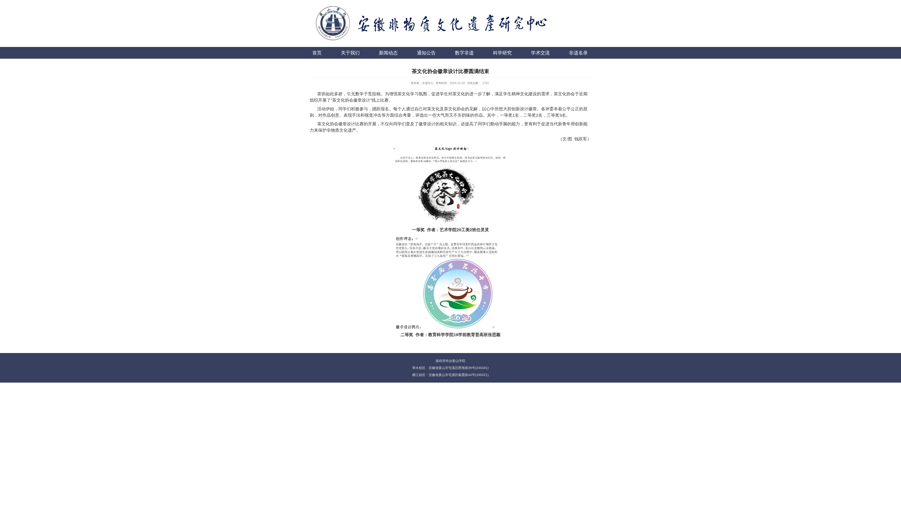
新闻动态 (388, 52)
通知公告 (426, 52)
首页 (317, 52)
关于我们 (350, 52)
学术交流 (540, 52)
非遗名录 (578, 52)
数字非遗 (464, 52)
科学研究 (502, 52)
